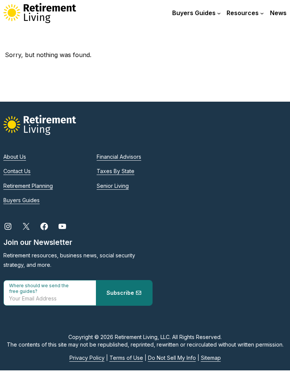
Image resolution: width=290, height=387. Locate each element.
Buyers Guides (21, 200)
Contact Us (17, 171)
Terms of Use (126, 357)
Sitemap (211, 357)
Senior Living (113, 186)
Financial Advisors (119, 156)
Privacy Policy (87, 357)
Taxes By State (115, 171)
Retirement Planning (28, 186)
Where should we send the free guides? (39, 288)
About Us (14, 156)
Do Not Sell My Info (172, 357)
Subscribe (121, 292)
